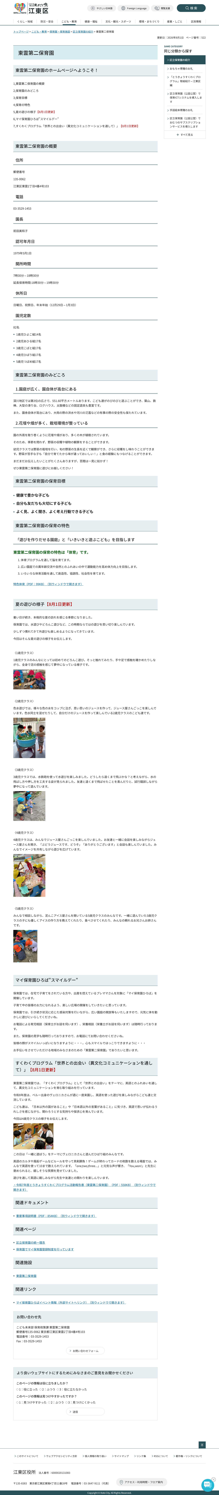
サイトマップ (121, 1456)
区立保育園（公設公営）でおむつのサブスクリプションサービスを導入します (185, 122)
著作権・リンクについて (189, 1456)
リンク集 (141, 1456)
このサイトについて (27, 1456)
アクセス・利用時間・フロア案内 (144, 1482)
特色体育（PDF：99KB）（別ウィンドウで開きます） (48, 584)
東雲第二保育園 (26, 1276)
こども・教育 (39, 31)
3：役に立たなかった (73, 1389)
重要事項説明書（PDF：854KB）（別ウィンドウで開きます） (56, 1216)
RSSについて (161, 1456)
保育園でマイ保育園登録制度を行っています (45, 1249)
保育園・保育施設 (60, 31)
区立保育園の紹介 (83, 31)
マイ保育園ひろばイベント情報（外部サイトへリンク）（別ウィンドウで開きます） (71, 1302)
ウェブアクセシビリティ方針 (61, 1456)
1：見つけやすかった (33, 1402)
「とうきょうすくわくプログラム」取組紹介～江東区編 (185, 81)
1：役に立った (28, 1389)
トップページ (21, 31)
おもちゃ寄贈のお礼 (181, 68)
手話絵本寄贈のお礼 (181, 110)
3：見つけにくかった (82, 1402)
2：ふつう (48, 1389)
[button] (134, 8)
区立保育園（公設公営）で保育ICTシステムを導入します (186, 97)
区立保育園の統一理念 (30, 1242)
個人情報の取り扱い (95, 1456)
